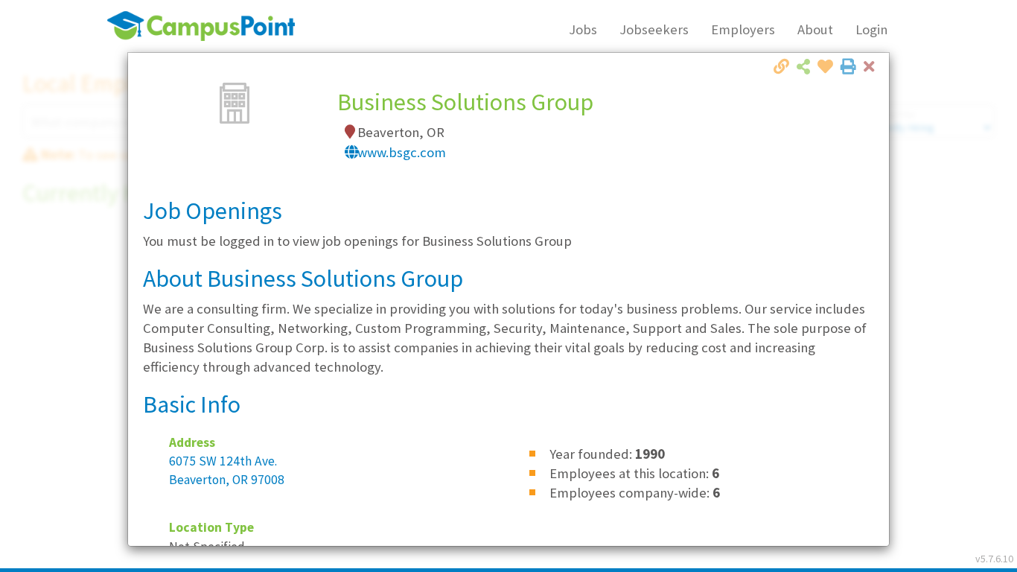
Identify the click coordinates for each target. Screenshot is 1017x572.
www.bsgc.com (401, 152)
